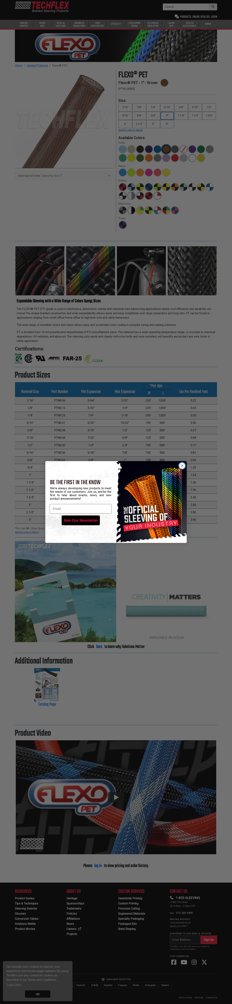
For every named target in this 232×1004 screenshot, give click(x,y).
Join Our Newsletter (80, 520)
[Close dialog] (182, 466)
